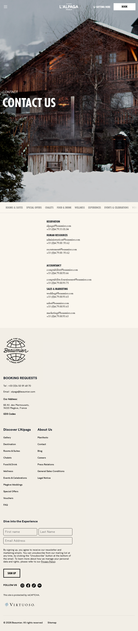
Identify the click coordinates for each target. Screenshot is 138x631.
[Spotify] (40, 585)
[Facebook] (28, 585)
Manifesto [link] (43, 437)
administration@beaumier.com (63, 240)
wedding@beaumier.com (60, 293)
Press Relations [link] (46, 464)
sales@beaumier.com (58, 303)
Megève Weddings (13, 484)
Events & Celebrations (116, 207)
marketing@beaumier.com (61, 313)
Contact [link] (42, 444)
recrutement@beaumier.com (62, 249)
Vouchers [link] (8, 498)
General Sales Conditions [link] (51, 471)
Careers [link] (42, 457)
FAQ (5, 504)
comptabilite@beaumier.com (62, 270)
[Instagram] (22, 585)
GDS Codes (9, 414)
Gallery (7, 437)
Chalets (49, 207)
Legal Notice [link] (44, 478)
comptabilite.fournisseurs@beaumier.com (69, 279)
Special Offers (34, 207)
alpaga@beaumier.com (59, 226)
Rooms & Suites (14, 207)
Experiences (94, 207)
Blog (40, 451)
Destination (9, 444)
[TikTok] (34, 585)
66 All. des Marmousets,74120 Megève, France (16, 406)
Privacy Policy (48, 561)
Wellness (80, 207)
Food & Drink (64, 207)
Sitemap (52, 622)
